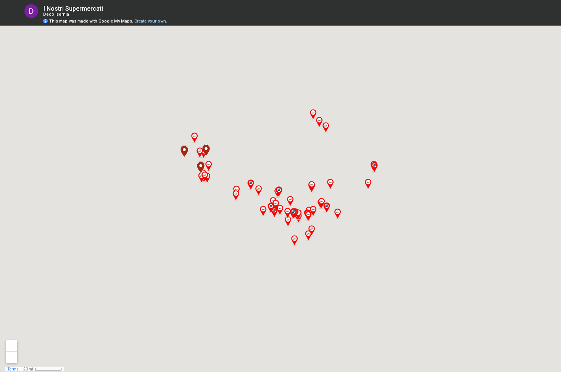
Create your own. (150, 21)
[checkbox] (109, 8)
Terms (13, 369)
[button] (368, 184)
